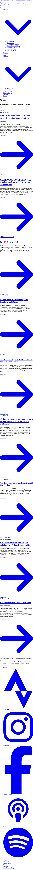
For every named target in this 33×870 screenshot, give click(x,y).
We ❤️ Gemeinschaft (9, 242)
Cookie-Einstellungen (9, 868)
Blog (4, 55)
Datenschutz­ (6, 863)
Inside (5, 96)
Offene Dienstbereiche (9, 864)
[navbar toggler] (0, 7)
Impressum (6, 861)
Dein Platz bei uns (11, 50)
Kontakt (5, 94)
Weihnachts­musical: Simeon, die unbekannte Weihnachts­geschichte (15, 544)
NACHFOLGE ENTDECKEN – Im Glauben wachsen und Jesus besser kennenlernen (15, 182)
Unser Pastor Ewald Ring (13, 47)
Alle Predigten (10, 88)
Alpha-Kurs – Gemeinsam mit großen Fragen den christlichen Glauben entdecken (16, 421)
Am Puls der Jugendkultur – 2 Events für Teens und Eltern (16, 360)
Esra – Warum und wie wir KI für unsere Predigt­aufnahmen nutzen (15, 117)
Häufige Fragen (7, 93)
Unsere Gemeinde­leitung (13, 46)
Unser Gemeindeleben (13, 44)
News (5, 52)
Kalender (5, 53)
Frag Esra (9, 91)
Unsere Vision (10, 43)
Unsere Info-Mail (11, 49)
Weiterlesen (3, 135)
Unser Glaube (10, 41)
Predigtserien (10, 90)
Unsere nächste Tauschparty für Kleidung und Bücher (14, 301)
